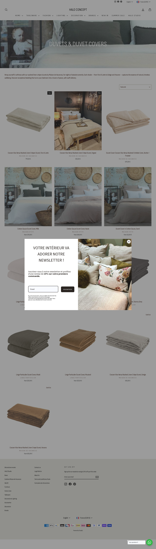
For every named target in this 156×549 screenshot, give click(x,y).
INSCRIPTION (67, 289)
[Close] (129, 241)
